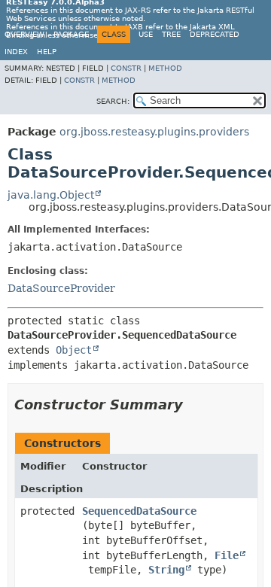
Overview (24, 34)
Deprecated (214, 34)
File (227, 555)
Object (74, 350)
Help (46, 51)
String (166, 570)
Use (146, 34)
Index (16, 51)
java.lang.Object (51, 195)
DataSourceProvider (61, 288)
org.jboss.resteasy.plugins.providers (154, 132)
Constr (126, 68)
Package (71, 34)
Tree (171, 34)
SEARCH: (112, 101)
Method (165, 68)
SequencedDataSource (139, 511)
